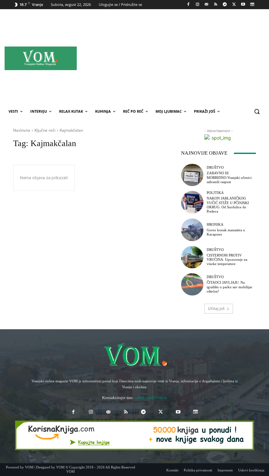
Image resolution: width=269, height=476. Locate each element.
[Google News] (252, 5)
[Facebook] (188, 5)
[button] (256, 111)
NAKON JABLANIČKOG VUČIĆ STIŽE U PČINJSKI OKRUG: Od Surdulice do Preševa (228, 204)
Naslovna (21, 130)
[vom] (134, 355)
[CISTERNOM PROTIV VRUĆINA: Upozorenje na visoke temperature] (192, 257)
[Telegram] (225, 5)
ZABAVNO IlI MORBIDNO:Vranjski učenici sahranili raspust (229, 177)
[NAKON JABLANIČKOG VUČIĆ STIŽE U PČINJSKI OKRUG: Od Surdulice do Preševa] (192, 202)
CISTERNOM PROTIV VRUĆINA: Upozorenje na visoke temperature (227, 259)
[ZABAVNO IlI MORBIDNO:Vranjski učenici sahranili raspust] (192, 175)
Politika (215, 193)
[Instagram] (197, 5)
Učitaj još (216, 308)
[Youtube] (243, 5)
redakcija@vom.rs (151, 397)
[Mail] (206, 5)
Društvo (215, 167)
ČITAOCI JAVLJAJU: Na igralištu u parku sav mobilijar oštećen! (229, 286)
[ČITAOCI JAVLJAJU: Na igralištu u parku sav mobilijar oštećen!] (192, 284)
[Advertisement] (190, 58)
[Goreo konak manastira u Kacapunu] (192, 230)
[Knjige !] (134, 435)
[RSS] (215, 5)
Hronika (215, 224)
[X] (234, 5)
